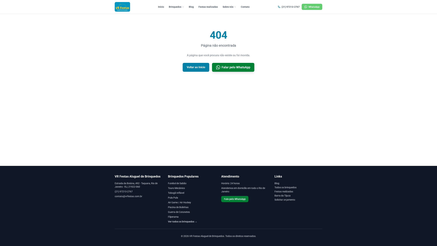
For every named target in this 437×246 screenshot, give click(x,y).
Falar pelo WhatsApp (236, 67)
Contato (245, 6)
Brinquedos (175, 6)
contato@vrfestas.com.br (128, 196)
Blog (191, 6)
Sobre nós (228, 6)
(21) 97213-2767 (290, 6)
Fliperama (173, 216)
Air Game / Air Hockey (179, 202)
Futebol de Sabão (177, 183)
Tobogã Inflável (176, 193)
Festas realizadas (208, 6)
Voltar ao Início (196, 67)
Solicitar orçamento (284, 199)
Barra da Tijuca (282, 195)
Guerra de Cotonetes (179, 212)
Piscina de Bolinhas (178, 207)
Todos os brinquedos (285, 187)
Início (161, 6)
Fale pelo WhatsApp (235, 199)
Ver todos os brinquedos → (182, 221)
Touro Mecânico (176, 188)
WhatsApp (314, 6)
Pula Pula (173, 197)
